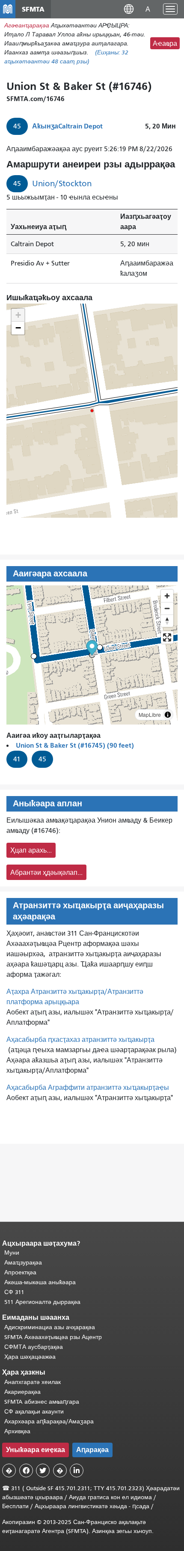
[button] (129, 9)
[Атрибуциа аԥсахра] (168, 715)
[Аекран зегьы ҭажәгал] (167, 637)
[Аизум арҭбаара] (167, 596)
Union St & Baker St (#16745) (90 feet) (75, 745)
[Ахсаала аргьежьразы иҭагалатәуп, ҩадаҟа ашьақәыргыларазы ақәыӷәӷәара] (167, 620)
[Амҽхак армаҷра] (167, 608)
